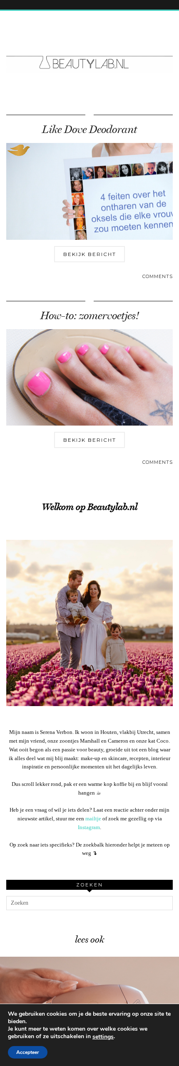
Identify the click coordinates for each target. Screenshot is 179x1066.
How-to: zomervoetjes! (89, 315)
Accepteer (27, 1052)
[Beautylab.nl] (89, 47)
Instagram (89, 827)
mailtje (93, 818)
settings (103, 1037)
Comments (157, 276)
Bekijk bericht (89, 254)
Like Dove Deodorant (89, 129)
